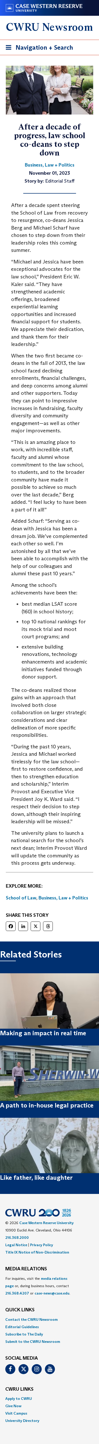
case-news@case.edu (52, 1293)
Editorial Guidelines (22, 1326)
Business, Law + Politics (63, 898)
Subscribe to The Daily (24, 1334)
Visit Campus (16, 1413)
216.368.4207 (17, 1293)
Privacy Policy (41, 1245)
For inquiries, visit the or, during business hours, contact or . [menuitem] (37, 1286)
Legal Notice (16, 1245)
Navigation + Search (37, 49)
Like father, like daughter (36, 1177)
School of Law (21, 898)
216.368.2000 (17, 1237)
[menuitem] (49, 1319)
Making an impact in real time (43, 1033)
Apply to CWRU (18, 1398)
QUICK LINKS (20, 1310)
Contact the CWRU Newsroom (31, 1319)
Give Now (13, 1406)
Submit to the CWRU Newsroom (32, 1341)
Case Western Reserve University (46, 1222)
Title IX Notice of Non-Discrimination (37, 1252)
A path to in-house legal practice (46, 1105)
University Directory (22, 1420)
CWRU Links (19, 1389)
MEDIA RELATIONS (26, 1269)
